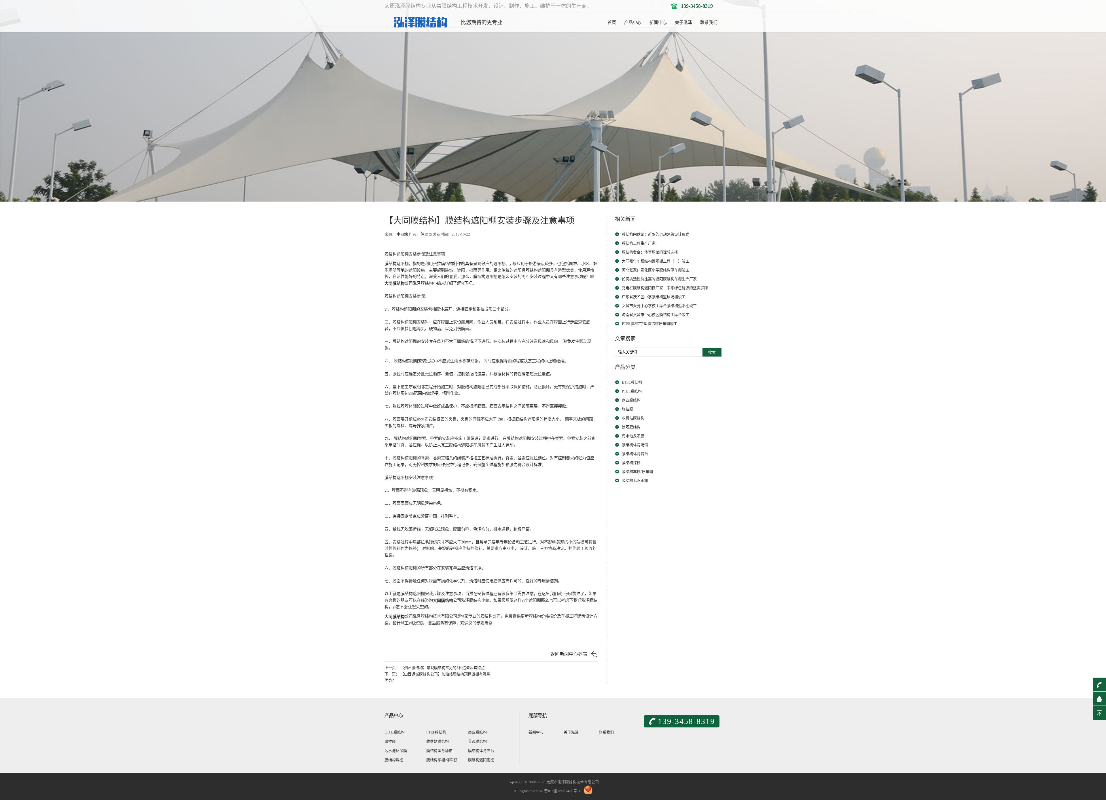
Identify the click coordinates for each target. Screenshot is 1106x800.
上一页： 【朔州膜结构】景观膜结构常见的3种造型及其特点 (435, 668)
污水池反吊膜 (633, 436)
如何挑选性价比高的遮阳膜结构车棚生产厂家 (659, 279)
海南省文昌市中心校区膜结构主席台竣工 (655, 314)
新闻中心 (658, 22)
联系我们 (708, 22)
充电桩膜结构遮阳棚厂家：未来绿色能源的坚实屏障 (665, 288)
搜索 (712, 352)
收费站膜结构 (633, 418)
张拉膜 (627, 409)
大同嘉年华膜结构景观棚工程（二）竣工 (655, 261)
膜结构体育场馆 (635, 445)
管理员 (426, 234)
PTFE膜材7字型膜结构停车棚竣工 (649, 323)
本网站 (402, 234)
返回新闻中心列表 (568, 654)
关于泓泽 (683, 22)
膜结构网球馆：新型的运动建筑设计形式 (655, 234)
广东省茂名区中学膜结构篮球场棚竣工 (653, 297)
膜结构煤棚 (631, 462)
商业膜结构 (631, 400)
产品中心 (632, 22)
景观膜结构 (631, 427)
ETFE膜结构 (632, 382)
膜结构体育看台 (635, 454)
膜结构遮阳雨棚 (635, 480)
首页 (611, 22)
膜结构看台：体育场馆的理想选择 (650, 252)
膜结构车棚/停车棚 (637, 471)
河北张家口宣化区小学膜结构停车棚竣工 (655, 270)
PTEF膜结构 (632, 391)
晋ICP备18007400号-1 (562, 791)
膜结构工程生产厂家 (639, 243)
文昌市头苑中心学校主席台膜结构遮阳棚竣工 (659, 306)
